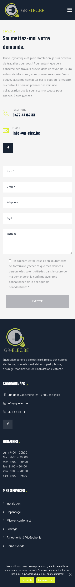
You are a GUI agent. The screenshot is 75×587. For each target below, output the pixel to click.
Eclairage (12, 529)
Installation (14, 503)
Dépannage (14, 512)
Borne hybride (15, 546)
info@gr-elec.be (26, 133)
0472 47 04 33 (24, 115)
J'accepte (27, 580)
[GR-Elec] (24, 10)
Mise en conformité (19, 520)
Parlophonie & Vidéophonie (24, 537)
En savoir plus (46, 580)
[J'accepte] (70, 574)
